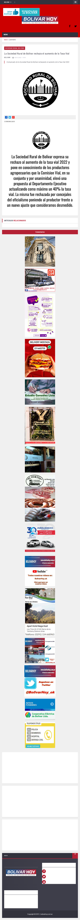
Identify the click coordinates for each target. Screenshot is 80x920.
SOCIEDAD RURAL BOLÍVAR (14, 48)
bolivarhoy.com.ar (46, 914)
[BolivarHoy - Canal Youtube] (40, 571)
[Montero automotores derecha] (40, 539)
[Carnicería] (40, 498)
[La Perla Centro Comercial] (40, 251)
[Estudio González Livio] (40, 392)
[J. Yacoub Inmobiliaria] (40, 425)
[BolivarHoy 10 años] (40, 650)
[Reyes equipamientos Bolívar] (40, 280)
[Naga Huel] (40, 612)
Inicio (6, 855)
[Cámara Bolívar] (40, 459)
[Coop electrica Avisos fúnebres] (40, 709)
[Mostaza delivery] (40, 358)
